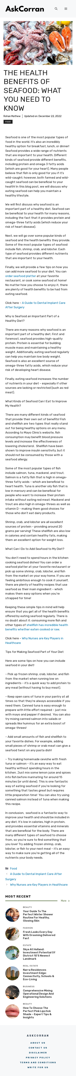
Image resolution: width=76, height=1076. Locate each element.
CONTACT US (38, 1048)
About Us (37, 1043)
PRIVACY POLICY (38, 1057)
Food (8, 122)
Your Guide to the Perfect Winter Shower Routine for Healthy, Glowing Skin (38, 916)
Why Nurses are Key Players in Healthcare (39, 884)
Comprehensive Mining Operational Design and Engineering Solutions (38, 993)
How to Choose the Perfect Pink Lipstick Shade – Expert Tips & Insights (37, 1012)
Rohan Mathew (12, 116)
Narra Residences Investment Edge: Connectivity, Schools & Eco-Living (38, 974)
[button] (56, 9)
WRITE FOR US (38, 1067)
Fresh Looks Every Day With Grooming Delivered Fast (39, 935)
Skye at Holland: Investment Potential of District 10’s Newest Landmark (39, 954)
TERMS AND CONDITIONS (38, 1062)
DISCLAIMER (38, 1052)
